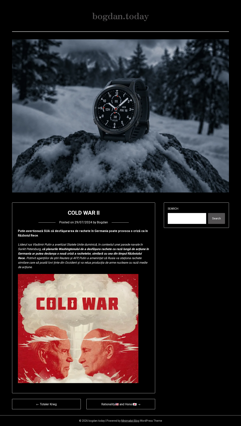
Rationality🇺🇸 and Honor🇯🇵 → (120, 404)
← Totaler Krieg (46, 404)
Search (173, 208)
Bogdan (102, 222)
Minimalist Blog (130, 420)
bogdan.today (120, 15)
